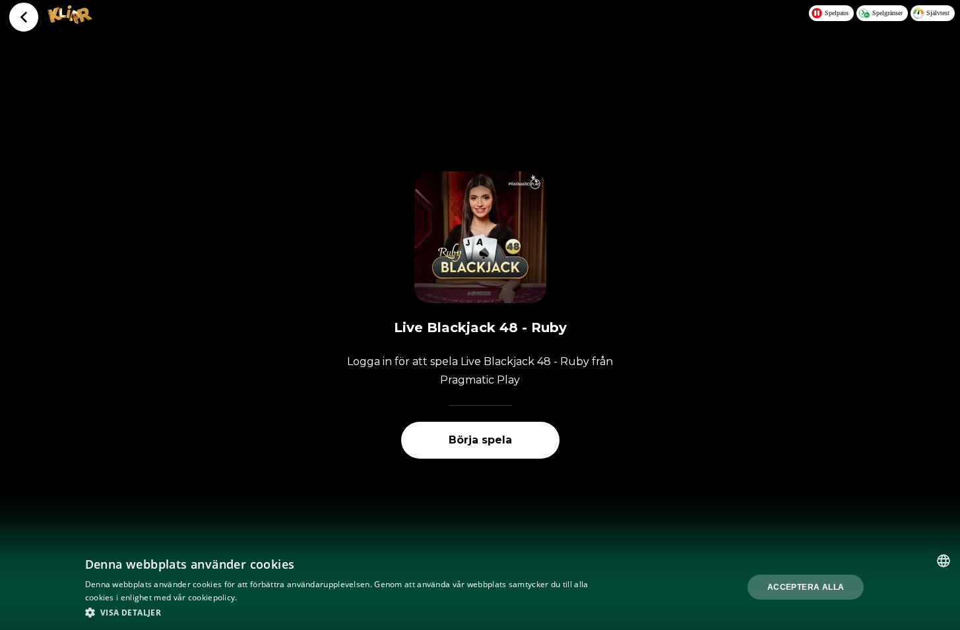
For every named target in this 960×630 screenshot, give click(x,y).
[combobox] (943, 560)
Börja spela (480, 440)
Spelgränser (887, 12)
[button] (339, 612)
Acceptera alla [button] (806, 587)
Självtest (937, 12)
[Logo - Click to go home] (70, 19)
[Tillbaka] (24, 17)
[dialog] (480, 587)
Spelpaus (836, 12)
